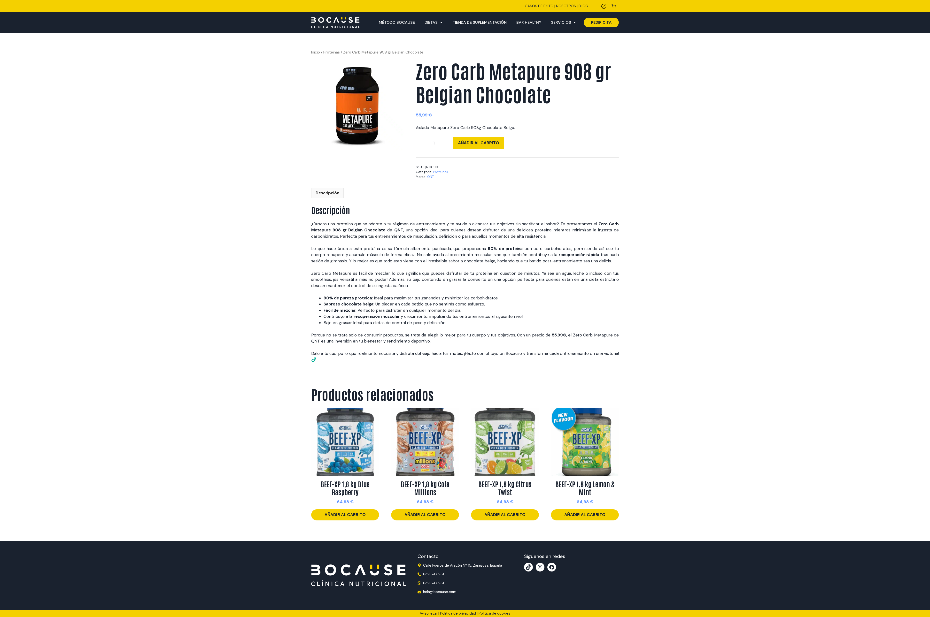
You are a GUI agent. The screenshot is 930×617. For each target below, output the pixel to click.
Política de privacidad (458, 613)
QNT (430, 177)
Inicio (315, 52)
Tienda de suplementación (480, 22)
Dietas (431, 22)
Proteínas (331, 52)
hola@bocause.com (439, 591)
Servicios (561, 22)
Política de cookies (494, 613)
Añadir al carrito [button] (345, 514)
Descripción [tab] (327, 193)
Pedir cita (601, 22)
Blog (583, 6)
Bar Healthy (528, 22)
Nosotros (566, 6)
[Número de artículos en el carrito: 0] (614, 6)
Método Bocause (397, 22)
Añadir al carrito (478, 142)
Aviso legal (428, 613)
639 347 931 (433, 574)
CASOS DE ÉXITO (539, 6)
